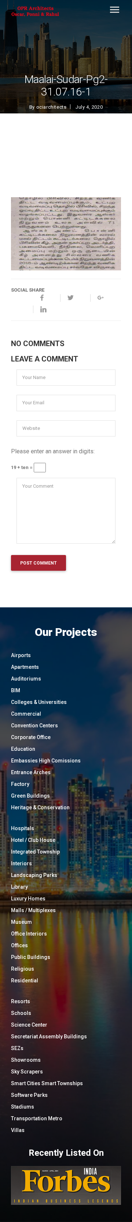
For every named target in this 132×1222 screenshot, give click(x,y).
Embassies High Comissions (46, 761)
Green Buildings (30, 796)
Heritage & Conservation (40, 807)
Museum (21, 922)
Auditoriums (26, 679)
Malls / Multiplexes (33, 910)
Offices (19, 945)
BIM (15, 690)
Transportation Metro (36, 1118)
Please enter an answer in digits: (53, 451)
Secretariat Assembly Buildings (49, 1036)
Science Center (29, 1025)
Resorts (20, 1001)
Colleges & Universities (39, 702)
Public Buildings (30, 957)
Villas (18, 1130)
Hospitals (22, 828)
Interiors (21, 863)
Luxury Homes (28, 898)
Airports (21, 655)
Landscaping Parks (34, 875)
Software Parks (29, 1095)
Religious (22, 969)
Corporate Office (31, 737)
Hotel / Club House (33, 840)
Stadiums (22, 1107)
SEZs (17, 1048)
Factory (20, 784)
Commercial (26, 714)
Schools (21, 1013)
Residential (24, 980)
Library (19, 887)
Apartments (25, 667)
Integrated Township (35, 852)
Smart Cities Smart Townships (47, 1083)
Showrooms (26, 1060)
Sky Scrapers (27, 1072)
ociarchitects (51, 107)
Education (23, 749)
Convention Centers (34, 725)
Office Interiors (29, 934)
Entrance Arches (31, 772)
